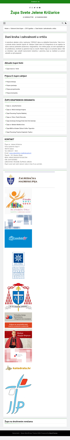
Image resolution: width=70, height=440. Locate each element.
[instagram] (32, 8)
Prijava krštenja (11, 82)
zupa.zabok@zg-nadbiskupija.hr (20, 153)
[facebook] (30, 8)
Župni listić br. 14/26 (12, 69)
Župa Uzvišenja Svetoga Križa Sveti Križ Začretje (21, 121)
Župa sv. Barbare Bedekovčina (15, 124)
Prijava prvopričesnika (13, 89)
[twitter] (34, 8)
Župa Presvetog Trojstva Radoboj (16, 113)
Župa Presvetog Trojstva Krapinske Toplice (19, 132)
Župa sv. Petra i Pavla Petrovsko (16, 117)
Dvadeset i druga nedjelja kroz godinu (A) (35, 1)
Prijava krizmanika (12, 93)
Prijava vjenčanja (11, 85)
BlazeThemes (53, 433)
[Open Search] (62, 23)
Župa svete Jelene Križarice (35, 12)
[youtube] (39, 8)
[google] (37, 8)
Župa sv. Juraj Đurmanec (13, 106)
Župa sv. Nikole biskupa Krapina (16, 109)
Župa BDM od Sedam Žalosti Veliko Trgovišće (20, 128)
